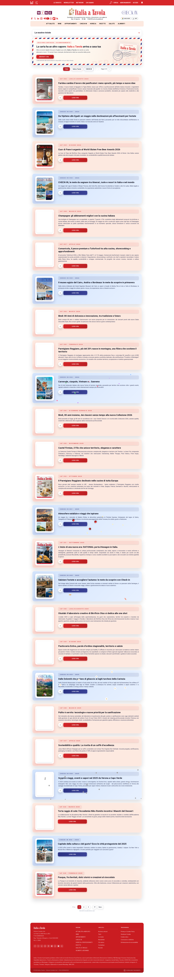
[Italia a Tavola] (87, 12)
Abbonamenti (125, 3)
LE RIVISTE (57, 3)
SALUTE (112, 23)
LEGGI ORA (75, 97)
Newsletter (101, 939)
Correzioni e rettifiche (127, 939)
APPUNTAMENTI (71, 23)
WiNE (60, 23)
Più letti (100, 948)
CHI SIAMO (90, 3)
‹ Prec (73, 907)
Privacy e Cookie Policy (128, 931)
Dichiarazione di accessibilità (129, 942)
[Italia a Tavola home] (53, 928)
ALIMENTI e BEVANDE (82, 950)
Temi (99, 934)
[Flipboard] (54, 18)
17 (94, 907)
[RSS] (57, 18)
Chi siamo (101, 942)
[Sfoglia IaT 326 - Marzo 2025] (44, 817)
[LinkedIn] (38, 18)
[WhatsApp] (50, 18)
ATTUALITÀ (50, 23)
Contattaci (101, 945)
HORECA (93, 23)
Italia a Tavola (77, 69)
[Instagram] (41, 18)
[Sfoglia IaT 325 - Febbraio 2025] (44, 884)
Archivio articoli (102, 931)
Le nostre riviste (43, 32)
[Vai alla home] (33, 23)
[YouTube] (47, 18)
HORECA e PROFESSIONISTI (84, 942)
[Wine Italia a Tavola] (44, 13)
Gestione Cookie (126, 934)
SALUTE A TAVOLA (81, 948)
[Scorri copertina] (60, 98)
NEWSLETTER (69, 3)
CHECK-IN (83, 23)
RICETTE (102, 23)
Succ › (100, 907)
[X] (35, 18)
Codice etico (124, 937)
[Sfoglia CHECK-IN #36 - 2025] (44, 851)
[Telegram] (44, 18)
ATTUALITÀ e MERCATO (83, 931)
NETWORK (79, 3)
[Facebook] (31, 18)
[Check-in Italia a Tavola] (129, 13)
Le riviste (101, 937)
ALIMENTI (121, 23)
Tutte (66, 69)
